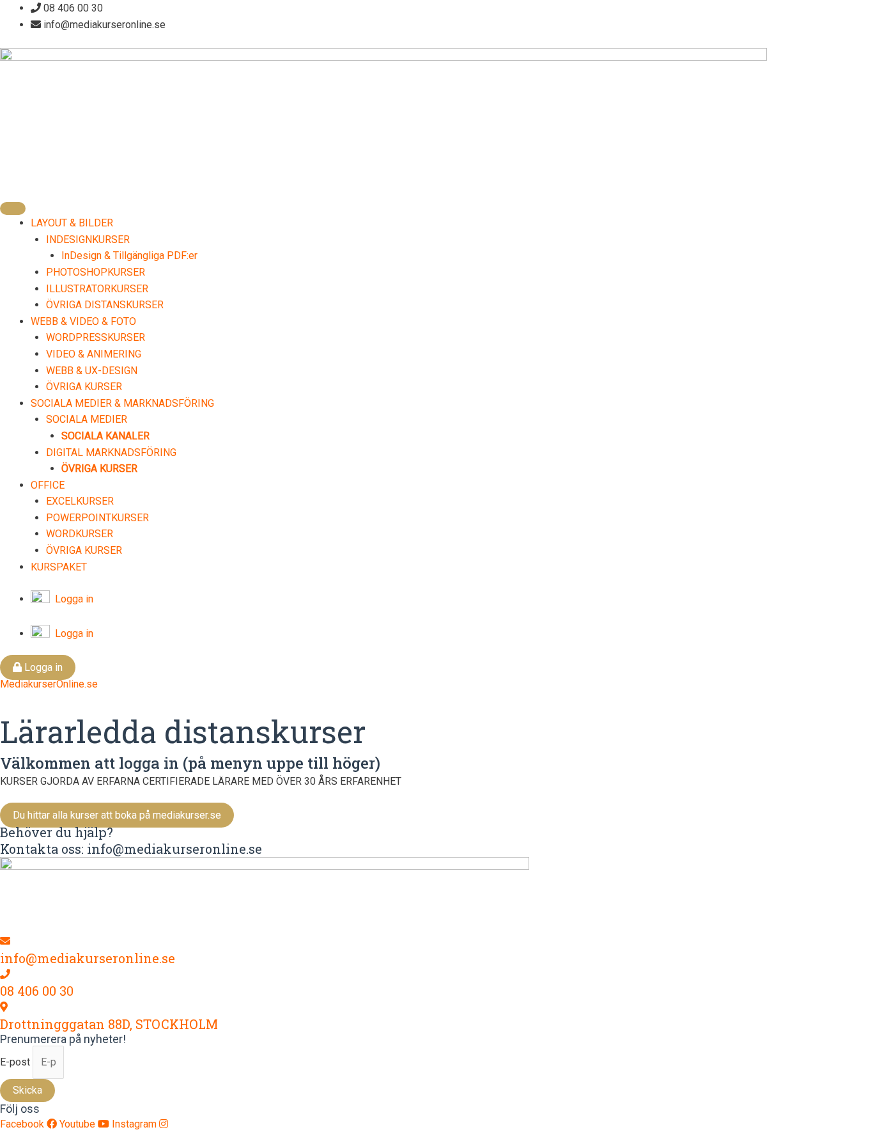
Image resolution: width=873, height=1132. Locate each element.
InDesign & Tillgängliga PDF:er (129, 255)
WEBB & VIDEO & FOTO (83, 321)
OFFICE (48, 485)
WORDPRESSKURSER (95, 337)
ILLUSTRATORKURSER (97, 289)
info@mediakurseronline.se (87, 958)
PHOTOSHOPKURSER (95, 272)
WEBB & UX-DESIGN (91, 371)
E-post (16, 1062)
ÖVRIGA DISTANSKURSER (105, 305)
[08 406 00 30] (5, 974)
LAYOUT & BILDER (72, 223)
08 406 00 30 (36, 990)
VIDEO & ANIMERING (93, 354)
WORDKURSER (79, 534)
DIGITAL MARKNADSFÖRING (111, 452)
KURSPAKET (59, 567)
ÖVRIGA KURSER (84, 387)
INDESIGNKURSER (88, 239)
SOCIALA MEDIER (86, 419)
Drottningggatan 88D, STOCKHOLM (109, 1024)
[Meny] (13, 208)
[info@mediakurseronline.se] (5, 941)
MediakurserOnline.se (49, 684)
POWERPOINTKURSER (97, 518)
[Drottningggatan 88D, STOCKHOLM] (4, 1007)
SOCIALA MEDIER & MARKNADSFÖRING (122, 403)
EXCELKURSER (80, 501)
